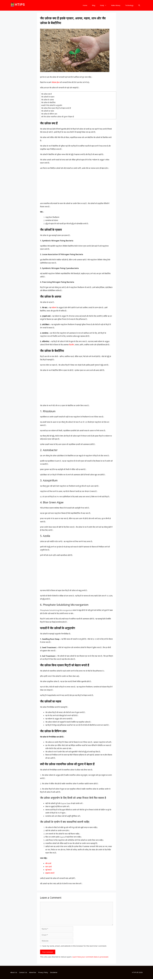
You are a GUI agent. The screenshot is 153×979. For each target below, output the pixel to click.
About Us (13, 972)
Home (85, 5)
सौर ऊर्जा (48, 863)
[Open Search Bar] (139, 5)
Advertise (32, 972)
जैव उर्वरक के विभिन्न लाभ (49, 114)
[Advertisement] (76, 186)
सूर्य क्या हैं (48, 870)
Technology (129, 5)
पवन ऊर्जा (48, 866)
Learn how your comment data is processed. (90, 957)
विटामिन (71, 344)
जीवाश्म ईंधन (56, 82)
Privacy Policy (43, 972)
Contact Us (23, 972)
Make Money (115, 5)
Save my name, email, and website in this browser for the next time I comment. (74, 946)
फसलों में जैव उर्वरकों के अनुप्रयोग (51, 105)
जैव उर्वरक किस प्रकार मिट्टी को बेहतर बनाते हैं (56, 108)
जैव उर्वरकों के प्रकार (47, 97)
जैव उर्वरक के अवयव (47, 100)
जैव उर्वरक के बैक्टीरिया (48, 102)
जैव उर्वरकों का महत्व (47, 111)
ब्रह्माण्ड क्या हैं (49, 873)
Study (102, 5)
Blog (93, 5)
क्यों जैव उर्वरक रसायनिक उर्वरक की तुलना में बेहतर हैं (57, 116)
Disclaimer (53, 972)
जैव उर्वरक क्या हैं (46, 94)
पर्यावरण (53, 307)
